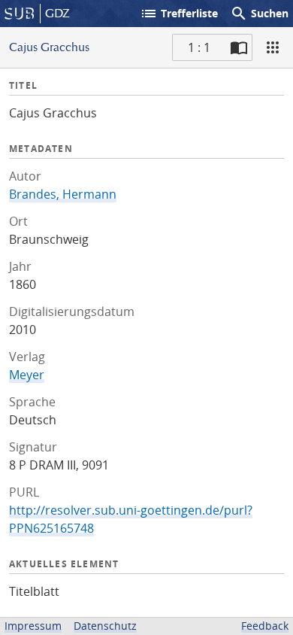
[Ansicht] (272, 47)
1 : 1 (199, 47)
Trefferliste (179, 14)
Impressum (33, 625)
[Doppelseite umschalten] (238, 47)
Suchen (259, 14)
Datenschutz (105, 625)
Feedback (264, 625)
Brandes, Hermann (62, 194)
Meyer (26, 374)
